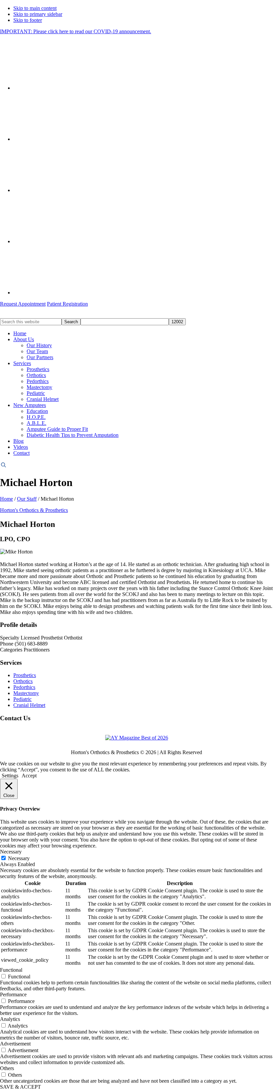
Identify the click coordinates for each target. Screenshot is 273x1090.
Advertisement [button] (15, 1043)
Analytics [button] (10, 1019)
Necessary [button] (11, 851)
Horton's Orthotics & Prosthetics (34, 510)
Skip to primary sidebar (37, 14)
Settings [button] (10, 775)
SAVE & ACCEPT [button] (20, 1087)
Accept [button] (29, 775)
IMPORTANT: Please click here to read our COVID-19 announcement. (75, 31)
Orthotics (23, 681)
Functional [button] (11, 970)
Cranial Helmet (29, 705)
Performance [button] (13, 994)
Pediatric (22, 699)
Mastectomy (26, 693)
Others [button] (7, 1068)
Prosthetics (24, 675)
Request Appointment (23, 304)
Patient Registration (67, 304)
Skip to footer (27, 20)
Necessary (19, 858)
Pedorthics (24, 687)
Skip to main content (35, 8)
